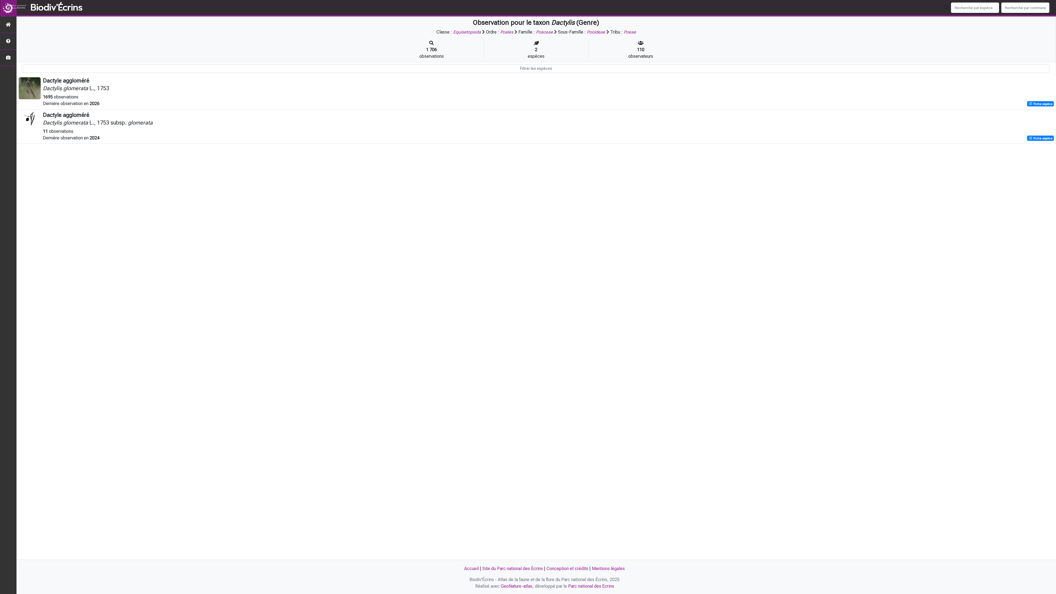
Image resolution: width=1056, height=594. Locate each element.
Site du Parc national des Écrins (512, 568)
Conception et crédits (567, 568)
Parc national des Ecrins (591, 586)
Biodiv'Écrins (56, 7)
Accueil (471, 568)
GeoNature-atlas (516, 586)
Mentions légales (608, 568)
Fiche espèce (1042, 104)
